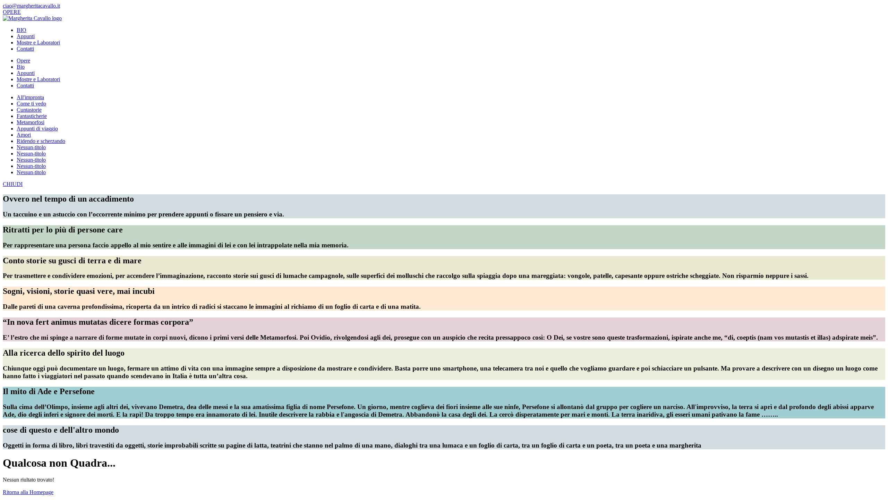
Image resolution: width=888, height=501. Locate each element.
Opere (23, 60)
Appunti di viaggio (37, 128)
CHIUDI (13, 184)
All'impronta (30, 97)
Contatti (25, 49)
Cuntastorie (29, 110)
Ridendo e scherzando (41, 141)
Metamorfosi (30, 122)
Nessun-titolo (31, 147)
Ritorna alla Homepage (28, 492)
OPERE (12, 12)
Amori (24, 135)
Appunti (26, 36)
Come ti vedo (31, 104)
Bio (21, 67)
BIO (21, 30)
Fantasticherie (32, 116)
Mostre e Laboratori (38, 42)
